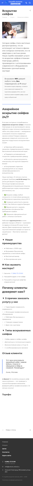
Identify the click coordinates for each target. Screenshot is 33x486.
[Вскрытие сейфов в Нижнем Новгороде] (14, 30)
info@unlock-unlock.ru (12, 467)
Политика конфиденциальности (12, 480)
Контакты (5, 452)
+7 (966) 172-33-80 (17, 273)
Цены (4, 449)
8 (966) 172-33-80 (10, 461)
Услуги (4, 445)
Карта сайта (6, 455)
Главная (5, 442)
